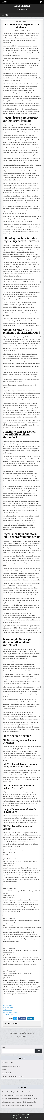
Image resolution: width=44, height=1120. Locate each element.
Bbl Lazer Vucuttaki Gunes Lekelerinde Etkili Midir (19, 1102)
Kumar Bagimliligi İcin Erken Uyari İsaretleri (17, 1092)
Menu (5, 2)
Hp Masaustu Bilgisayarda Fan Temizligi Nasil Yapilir (19, 1098)
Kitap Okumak (22, 5)
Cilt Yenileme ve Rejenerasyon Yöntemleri (22, 26)
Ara (3, 1047)
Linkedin (31, 1018)
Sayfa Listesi (6, 1073)
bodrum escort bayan (10, 1012)
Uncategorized (22, 21)
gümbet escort (7, 1010)
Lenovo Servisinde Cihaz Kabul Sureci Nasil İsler (18, 1095)
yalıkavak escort (8, 1007)
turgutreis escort (8, 1014)
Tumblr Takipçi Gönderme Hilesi (13, 1076)
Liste (4, 1069)
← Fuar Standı (22, 1036)
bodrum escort (7, 1005)
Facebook (22, 1018)
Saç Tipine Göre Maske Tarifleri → (22, 1033)
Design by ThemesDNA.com (22, 1118)
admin (16, 30)
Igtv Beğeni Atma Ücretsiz (11, 1066)
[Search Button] (41, 2)
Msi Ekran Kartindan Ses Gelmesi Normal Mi (17, 1105)
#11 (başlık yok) (7, 1063)
